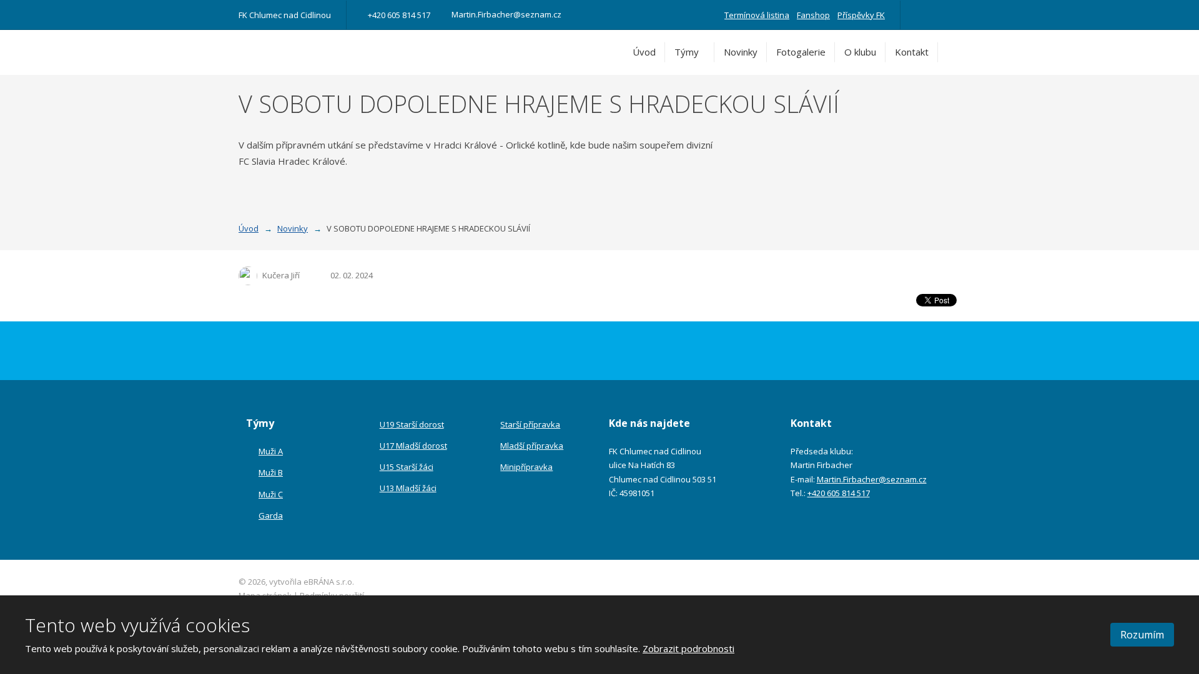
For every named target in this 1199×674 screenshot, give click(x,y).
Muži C (271, 494)
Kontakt (912, 52)
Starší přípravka (530, 424)
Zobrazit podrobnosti (688, 648)
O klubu (860, 52)
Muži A (271, 451)
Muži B (271, 472)
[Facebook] (920, 14)
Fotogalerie (801, 52)
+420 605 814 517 (838, 493)
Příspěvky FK (861, 15)
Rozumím (1142, 635)
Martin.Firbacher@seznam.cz (872, 479)
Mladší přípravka (531, 445)
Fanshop (813, 15)
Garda (271, 515)
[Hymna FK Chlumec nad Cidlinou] (938, 14)
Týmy (686, 52)
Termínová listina (756, 15)
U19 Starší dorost (412, 424)
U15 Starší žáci (406, 466)
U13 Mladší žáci (408, 488)
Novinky (740, 52)
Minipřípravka (526, 466)
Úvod (644, 52)
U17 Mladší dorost (413, 445)
